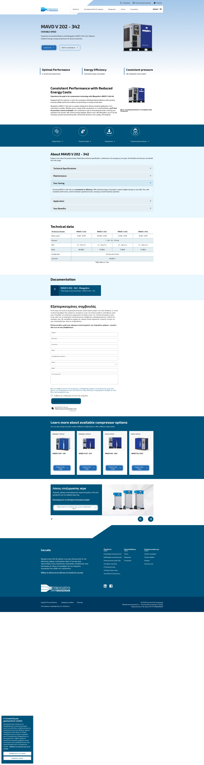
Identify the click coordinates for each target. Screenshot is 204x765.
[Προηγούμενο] (140, 519)
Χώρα (54, 362)
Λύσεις (123, 9)
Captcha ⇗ (72, 410)
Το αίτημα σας (56, 374)
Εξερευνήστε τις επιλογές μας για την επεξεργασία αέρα (74, 507)
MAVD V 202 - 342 (60, 26)
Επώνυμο (55, 338)
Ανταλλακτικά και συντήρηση (93, 9)
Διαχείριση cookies (67, 602)
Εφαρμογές (112, 9)
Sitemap (80, 602)
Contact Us (47, 47)
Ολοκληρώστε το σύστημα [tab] (51, 518)
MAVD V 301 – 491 (59, 453)
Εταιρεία (55, 344)
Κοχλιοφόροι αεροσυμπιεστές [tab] (58, 518)
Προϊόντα (76, 9)
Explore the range (60, 468)
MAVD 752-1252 (137, 453)
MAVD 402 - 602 (111, 453)
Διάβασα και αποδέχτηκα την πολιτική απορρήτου (71, 396)
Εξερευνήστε (56, 141)
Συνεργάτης (134, 9)
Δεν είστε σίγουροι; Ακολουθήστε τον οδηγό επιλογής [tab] (56, 518)
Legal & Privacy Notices (49, 602)
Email (53, 368)
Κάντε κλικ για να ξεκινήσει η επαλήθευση (65, 409)
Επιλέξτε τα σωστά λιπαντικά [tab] (53, 518)
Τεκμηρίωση (109, 141)
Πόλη (53, 350)
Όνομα (54, 332)
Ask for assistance (68, 47)
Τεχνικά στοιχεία (84, 141)
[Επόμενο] (150, 519)
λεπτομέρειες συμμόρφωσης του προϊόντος (55, 606)
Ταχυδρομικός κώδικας (59, 356)
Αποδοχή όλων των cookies (17, 753)
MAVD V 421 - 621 (85, 453)
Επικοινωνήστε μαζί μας (139, 141)
